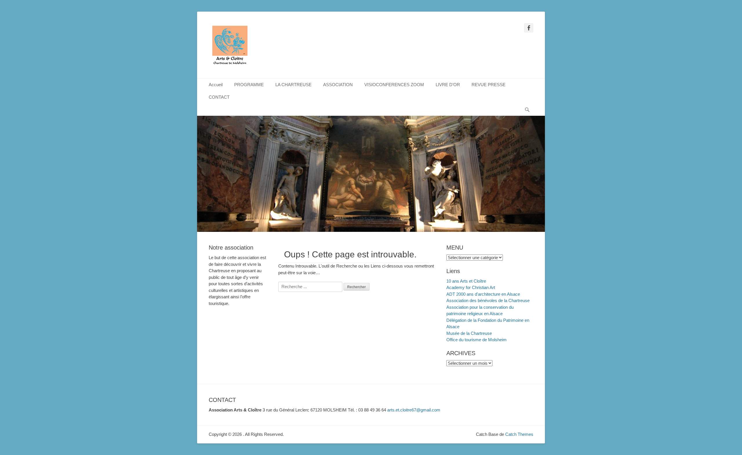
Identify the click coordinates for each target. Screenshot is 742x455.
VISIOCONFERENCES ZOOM (394, 84)
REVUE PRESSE (488, 84)
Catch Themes (519, 434)
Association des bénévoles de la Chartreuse (488, 300)
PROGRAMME (249, 84)
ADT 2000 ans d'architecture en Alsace (483, 294)
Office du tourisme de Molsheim (476, 339)
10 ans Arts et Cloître (466, 281)
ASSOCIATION (338, 84)
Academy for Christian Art (470, 287)
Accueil (216, 84)
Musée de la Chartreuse (469, 333)
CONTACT (219, 97)
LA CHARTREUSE (293, 84)
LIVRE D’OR (448, 84)
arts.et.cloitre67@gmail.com (413, 409)
